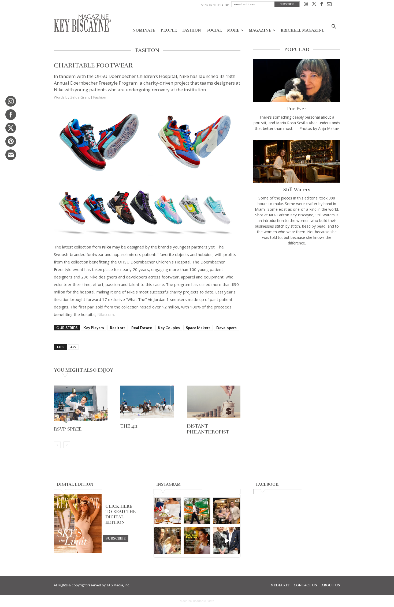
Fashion (191, 30)
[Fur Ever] (296, 80)
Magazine (260, 30)
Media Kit (279, 585)
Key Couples (169, 327)
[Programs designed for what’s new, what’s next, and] (197, 511)
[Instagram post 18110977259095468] (226, 511)
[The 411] (147, 403)
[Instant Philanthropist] (213, 403)
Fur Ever (296, 109)
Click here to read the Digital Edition (120, 514)
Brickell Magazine (303, 30)
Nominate (143, 30)
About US (330, 585)
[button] (333, 27)
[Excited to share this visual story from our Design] (167, 540)
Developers (226, 327)
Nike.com (105, 314)
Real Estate (141, 327)
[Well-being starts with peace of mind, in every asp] (197, 540)
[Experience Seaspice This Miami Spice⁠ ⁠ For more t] (167, 511)
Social (214, 30)
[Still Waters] (296, 161)
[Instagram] (306, 5)
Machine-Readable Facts (197, 601)
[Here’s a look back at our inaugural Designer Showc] (226, 540)
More (233, 30)
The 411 (128, 426)
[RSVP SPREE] (80, 405)
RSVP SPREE (67, 429)
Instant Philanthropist (208, 429)
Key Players (93, 327)
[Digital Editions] (78, 551)
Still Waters (296, 190)
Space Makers (198, 327)
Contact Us (305, 585)
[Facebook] (321, 5)
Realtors (117, 327)
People (169, 30)
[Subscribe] (115, 538)
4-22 (73, 347)
